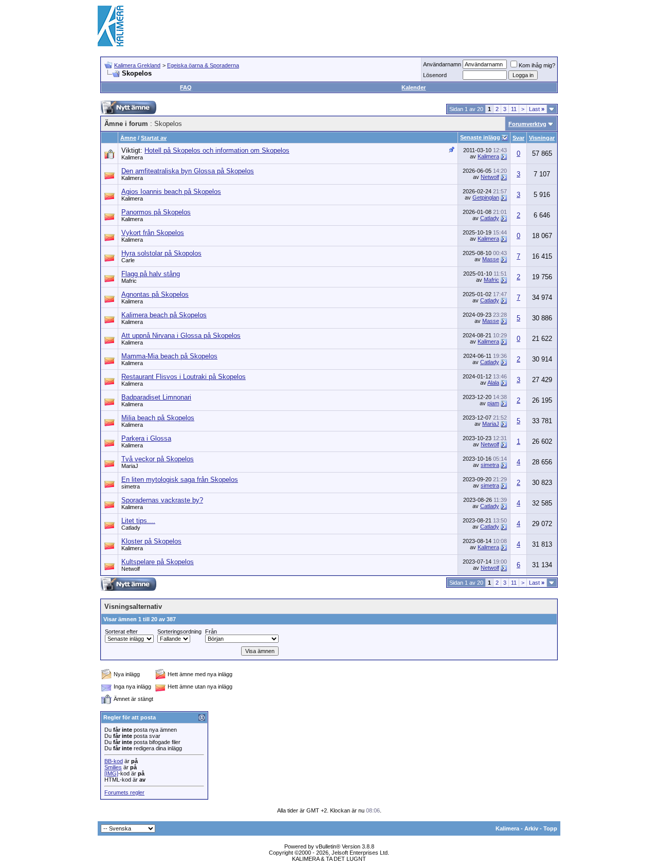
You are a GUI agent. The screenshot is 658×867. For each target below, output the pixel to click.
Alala (493, 383)
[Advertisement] (373, 26)
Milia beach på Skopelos (157, 418)
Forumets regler (124, 792)
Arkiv (531, 828)
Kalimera (132, 157)
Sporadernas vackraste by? (162, 500)
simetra (490, 465)
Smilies (113, 767)
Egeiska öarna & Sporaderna (203, 65)
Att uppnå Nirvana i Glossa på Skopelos (181, 335)
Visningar (542, 138)
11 (514, 109)
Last (536, 109)
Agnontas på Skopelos (155, 294)
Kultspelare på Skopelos (157, 562)
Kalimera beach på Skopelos (164, 315)
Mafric (129, 281)
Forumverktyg (527, 124)
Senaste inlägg (480, 137)
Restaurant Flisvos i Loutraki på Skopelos (183, 377)
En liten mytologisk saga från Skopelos (179, 479)
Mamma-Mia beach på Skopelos (169, 356)
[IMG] (111, 773)
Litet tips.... (138, 521)
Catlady (489, 218)
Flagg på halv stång (150, 274)
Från (211, 631)
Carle (128, 260)
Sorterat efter (121, 631)
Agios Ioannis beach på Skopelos (171, 191)
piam (493, 403)
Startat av (154, 138)
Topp (550, 828)
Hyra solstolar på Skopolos (161, 253)
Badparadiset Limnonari (156, 397)
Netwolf (490, 177)
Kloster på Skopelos (151, 541)
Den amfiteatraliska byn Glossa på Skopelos (187, 171)
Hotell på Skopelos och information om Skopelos (216, 150)
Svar (518, 138)
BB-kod (113, 761)
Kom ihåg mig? (537, 65)
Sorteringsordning (179, 631)
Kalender (413, 87)
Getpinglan (485, 197)
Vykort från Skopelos (152, 233)
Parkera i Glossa (146, 438)
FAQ (186, 87)
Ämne (128, 138)
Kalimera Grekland (137, 65)
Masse (490, 259)
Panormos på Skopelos (156, 212)
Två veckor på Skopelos (157, 459)
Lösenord (435, 75)
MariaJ (490, 424)
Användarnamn (442, 64)
